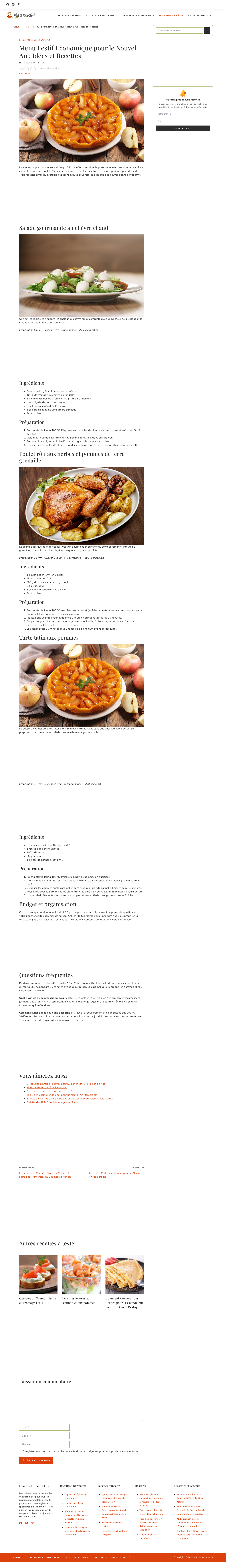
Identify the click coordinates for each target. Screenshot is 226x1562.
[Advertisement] (81, 201)
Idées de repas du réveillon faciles (47, 1087)
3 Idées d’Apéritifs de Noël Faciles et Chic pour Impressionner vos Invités (70, 1098)
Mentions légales (76, 1557)
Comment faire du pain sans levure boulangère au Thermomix (77, 1531)
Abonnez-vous (183, 128)
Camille (26, 73)
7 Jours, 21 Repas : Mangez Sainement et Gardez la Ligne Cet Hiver (115, 1498)
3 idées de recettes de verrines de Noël (50, 1091)
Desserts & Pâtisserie (137, 15)
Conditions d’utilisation (45, 1557)
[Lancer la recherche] (207, 30)
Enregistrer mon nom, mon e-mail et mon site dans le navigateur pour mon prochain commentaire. (80, 1451)
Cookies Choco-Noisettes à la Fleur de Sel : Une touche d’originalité (192, 1534)
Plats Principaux (103, 15)
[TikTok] (19, 4)
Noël (27, 26)
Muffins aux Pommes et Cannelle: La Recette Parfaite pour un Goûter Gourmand (191, 1510)
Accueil (16, 26)
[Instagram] (13, 4)
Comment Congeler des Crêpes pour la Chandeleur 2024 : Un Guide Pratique (124, 1302)
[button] (216, 15)
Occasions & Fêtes (171, 15)
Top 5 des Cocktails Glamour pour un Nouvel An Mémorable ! (63, 1094)
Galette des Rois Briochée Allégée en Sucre (52, 1102)
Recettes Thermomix (71, 15)
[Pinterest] (32, 1523)
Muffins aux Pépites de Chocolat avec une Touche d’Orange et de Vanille (190, 1522)
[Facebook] (7, 4)
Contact (18, 1557)
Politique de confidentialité (111, 1557)
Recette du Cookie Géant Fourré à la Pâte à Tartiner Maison (190, 1498)
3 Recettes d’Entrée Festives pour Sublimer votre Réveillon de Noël (66, 1083)
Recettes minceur (199, 15)
